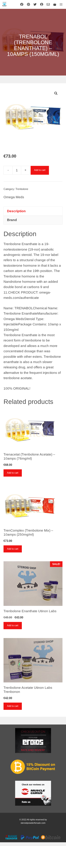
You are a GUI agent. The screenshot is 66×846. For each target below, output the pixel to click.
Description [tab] (16, 211)
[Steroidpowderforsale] (4, 4)
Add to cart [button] (12, 472)
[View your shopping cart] (55, 4)
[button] (56, 93)
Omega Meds (14, 197)
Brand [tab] (12, 220)
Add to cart (39, 170)
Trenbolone (21, 188)
